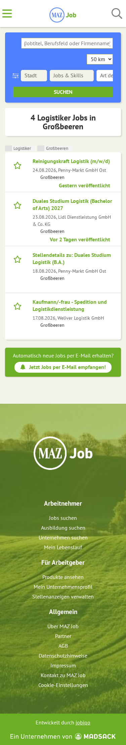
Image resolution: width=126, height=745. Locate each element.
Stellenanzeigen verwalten (63, 596)
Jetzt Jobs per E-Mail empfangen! (67, 367)
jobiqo (83, 722)
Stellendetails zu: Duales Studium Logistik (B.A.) (72, 258)
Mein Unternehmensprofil (63, 586)
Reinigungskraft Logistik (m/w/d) (71, 161)
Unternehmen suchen (63, 537)
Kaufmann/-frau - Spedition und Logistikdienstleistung (70, 305)
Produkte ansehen (63, 577)
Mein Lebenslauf (63, 547)
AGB (63, 645)
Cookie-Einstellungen (63, 685)
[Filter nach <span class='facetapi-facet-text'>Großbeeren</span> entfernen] (40, 148)
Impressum (63, 665)
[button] (17, 75)
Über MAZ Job (63, 626)
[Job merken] (19, 165)
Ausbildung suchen (63, 527)
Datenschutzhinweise (63, 655)
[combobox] (67, 43)
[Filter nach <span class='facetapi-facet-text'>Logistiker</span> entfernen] (8, 148)
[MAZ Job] (63, 13)
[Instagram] (69, 484)
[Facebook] (58, 484)
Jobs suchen (63, 517)
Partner (63, 636)
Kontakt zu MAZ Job (63, 675)
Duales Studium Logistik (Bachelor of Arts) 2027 (72, 204)
